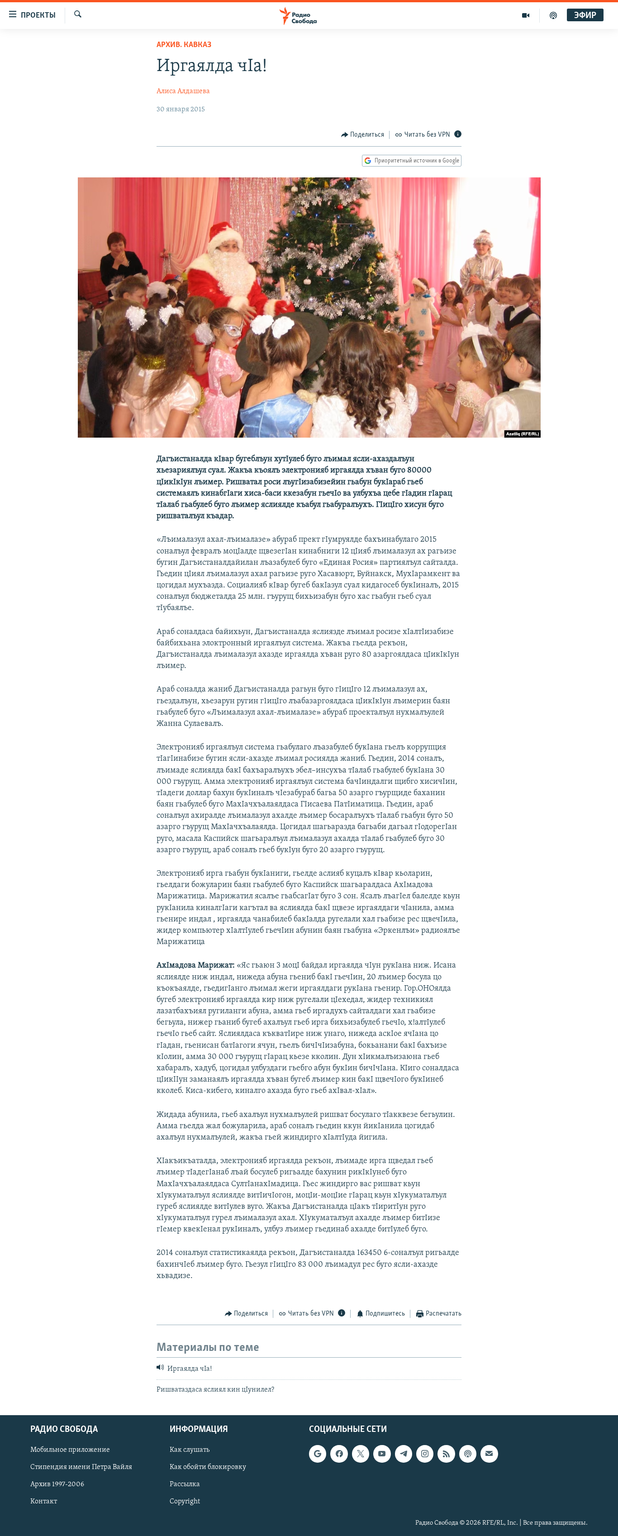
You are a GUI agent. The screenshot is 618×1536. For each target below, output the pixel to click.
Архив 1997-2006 (57, 1484)
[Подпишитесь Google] (317, 1454)
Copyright (185, 1502)
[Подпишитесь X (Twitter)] (360, 1454)
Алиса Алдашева (183, 91)
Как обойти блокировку (208, 1467)
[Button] (363, 135)
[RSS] (446, 1454)
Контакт (43, 1502)
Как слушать (189, 1450)
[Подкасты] (467, 1454)
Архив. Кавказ (184, 45)
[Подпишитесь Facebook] (338, 1454)
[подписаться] (489, 1454)
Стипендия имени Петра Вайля (81, 1467)
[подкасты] (553, 15)
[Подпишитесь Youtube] (381, 1454)
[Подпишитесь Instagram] (424, 1454)
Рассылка (185, 1484)
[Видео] (526, 15)
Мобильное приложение (70, 1450)
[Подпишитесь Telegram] (403, 1454)
